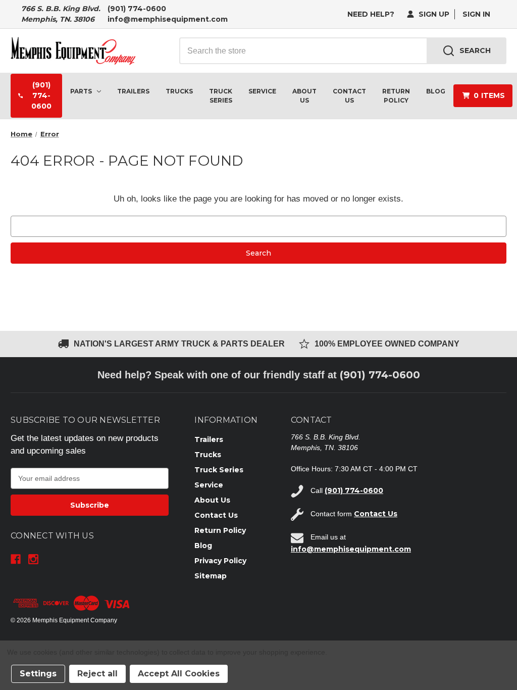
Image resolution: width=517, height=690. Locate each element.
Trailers (133, 91)
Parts (81, 91)
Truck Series (220, 95)
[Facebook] (16, 559)
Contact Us (349, 95)
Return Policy (396, 95)
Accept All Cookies (179, 673)
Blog (435, 91)
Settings (38, 673)
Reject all (97, 673)
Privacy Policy (220, 560)
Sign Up (433, 14)
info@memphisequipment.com (168, 19)
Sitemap (210, 575)
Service (262, 91)
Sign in (476, 14)
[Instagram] (33, 559)
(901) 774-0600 (137, 8)
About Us (304, 95)
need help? (370, 14)
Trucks (179, 91)
